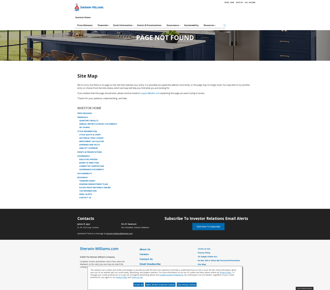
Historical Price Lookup (91, 138)
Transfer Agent (87, 181)
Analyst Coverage (88, 148)
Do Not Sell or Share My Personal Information (219, 260)
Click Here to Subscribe (208, 226)
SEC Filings (84, 127)
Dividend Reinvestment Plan (93, 184)
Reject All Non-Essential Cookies (160, 284)
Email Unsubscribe (150, 264)
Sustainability (191, 25)
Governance (173, 25)
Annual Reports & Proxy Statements (98, 124)
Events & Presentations (149, 25)
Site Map (202, 264)
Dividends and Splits (89, 145)
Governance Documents (91, 169)
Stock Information (122, 25)
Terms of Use (204, 249)
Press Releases (85, 25)
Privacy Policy (204, 252)
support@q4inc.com (150, 93)
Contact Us (85, 197)
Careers (144, 254)
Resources (209, 25)
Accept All (138, 284)
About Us (145, 249)
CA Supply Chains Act (207, 256)
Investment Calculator (91, 141)
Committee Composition (91, 166)
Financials (103, 25)
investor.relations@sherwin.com (119, 233)
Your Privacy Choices (187, 284)
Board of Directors (89, 163)
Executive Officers (88, 159)
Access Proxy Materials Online (95, 187)
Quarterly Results (88, 121)
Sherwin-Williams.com (99, 248)
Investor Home (83, 17)
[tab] (225, 25)
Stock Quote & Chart (90, 135)
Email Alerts (85, 194)
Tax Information (88, 191)
